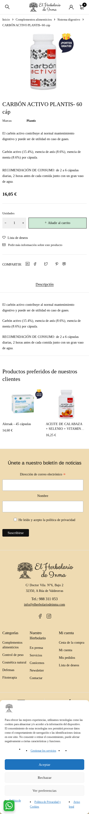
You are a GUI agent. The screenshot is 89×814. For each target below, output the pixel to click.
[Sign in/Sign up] (71, 7)
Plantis (31, 120)
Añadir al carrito (59, 223)
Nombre (42, 496)
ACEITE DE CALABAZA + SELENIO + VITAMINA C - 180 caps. (64, 428)
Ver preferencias (44, 790)
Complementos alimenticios (34, 19)
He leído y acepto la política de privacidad (47, 520)
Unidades (8, 213)
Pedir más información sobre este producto (35, 245)
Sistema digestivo (68, 19)
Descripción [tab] (45, 284)
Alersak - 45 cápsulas (16, 424)
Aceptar (44, 765)
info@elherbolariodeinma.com (44, 604)
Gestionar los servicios (43, 750)
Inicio (6, 19)
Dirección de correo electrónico (43, 475)
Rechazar (45, 778)
